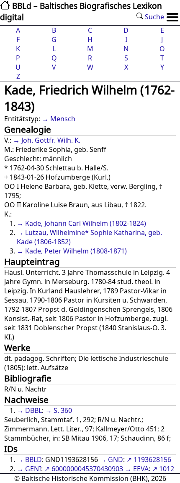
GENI (33, 468)
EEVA (141, 468)
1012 (166, 468)
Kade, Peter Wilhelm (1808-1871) (76, 251)
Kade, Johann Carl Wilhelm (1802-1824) (85, 223)
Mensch (62, 118)
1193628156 (152, 459)
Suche (153, 16)
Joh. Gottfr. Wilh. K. (50, 140)
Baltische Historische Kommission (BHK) (84, 478)
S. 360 (63, 410)
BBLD (33, 459)
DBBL (33, 410)
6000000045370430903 (87, 468)
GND (115, 459)
